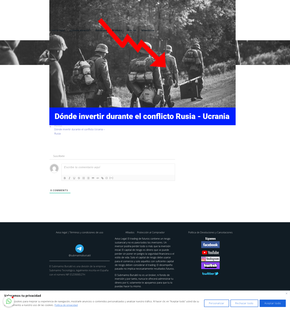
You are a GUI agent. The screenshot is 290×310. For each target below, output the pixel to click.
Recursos (101, 30)
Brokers (117, 30)
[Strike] (79, 178)
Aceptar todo (272, 303)
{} (107, 178)
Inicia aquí (58, 30)
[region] (145, 300)
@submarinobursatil (80, 255)
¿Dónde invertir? (80, 30)
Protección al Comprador (151, 232)
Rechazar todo (244, 303)
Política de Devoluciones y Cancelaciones (210, 232)
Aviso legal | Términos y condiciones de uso (79, 232)
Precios (131, 30)
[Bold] (64, 178)
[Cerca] (286, 293)
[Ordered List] (83, 178)
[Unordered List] (88, 178)
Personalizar (216, 303)
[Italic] (69, 178)
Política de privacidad (66, 305)
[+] (111, 178)
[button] (8, 301)
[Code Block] (97, 178)
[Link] (102, 178)
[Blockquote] (93, 178)
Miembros (147, 30)
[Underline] (74, 178)
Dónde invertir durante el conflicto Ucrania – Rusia (79, 130)
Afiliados (130, 232)
